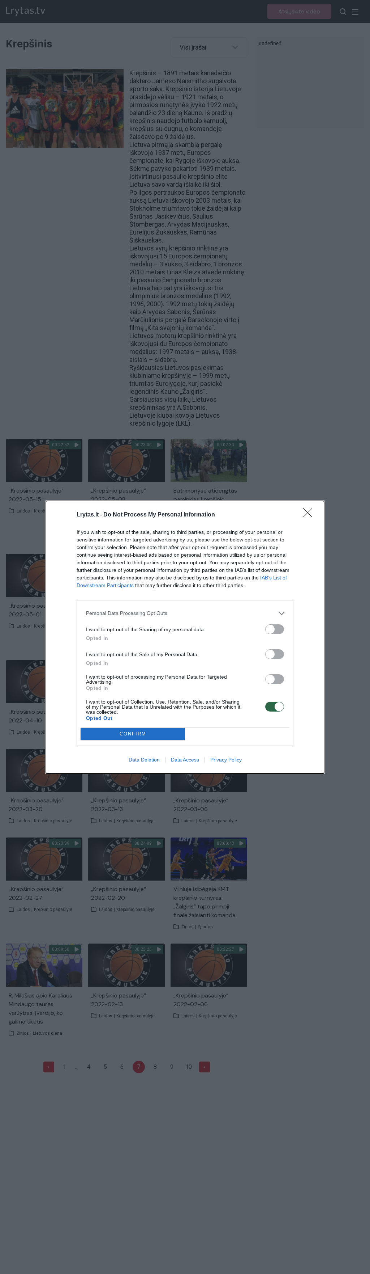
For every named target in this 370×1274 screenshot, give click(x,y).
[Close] (310, 515)
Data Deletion (144, 760)
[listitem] (185, 613)
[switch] (274, 629)
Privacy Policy (226, 760)
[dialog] (185, 637)
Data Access (185, 760)
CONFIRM (133, 734)
